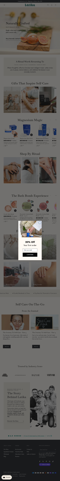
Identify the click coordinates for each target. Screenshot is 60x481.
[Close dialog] (40, 222)
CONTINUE (30, 254)
